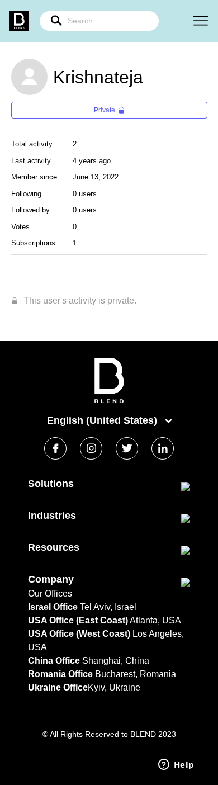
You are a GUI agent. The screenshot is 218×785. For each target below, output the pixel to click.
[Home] (109, 400)
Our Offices (50, 593)
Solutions (51, 483)
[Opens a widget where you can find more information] (176, 765)
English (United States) (103, 420)
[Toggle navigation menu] (200, 21)
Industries (52, 515)
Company (51, 579)
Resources (53, 547)
